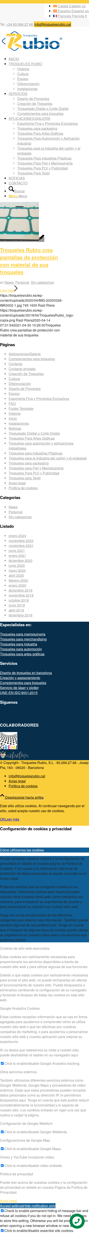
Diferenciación (20, 383)
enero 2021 (17, 555)
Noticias (15, 428)
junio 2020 (17, 565)
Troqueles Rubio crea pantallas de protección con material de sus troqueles (29, 261)
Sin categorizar (42, 282)
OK (2, 819)
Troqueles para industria (18, 644)
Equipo (14, 393)
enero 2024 (17, 535)
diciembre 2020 (20, 560)
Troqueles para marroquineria (22, 634)
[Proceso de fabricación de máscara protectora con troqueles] (22, 239)
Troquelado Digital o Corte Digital (34, 433)
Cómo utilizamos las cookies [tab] (22, 850)
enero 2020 (17, 585)
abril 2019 (16, 610)
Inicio (13, 418)
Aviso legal (17, 482)
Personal (22, 282)
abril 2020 (16, 575)
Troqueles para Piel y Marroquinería (36, 468)
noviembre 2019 (21, 595)
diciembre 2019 (20, 590)
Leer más (7, 290)
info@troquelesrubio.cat (52, 24)
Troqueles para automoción (21, 649)
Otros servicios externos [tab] (18, 1071)
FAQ (12, 403)
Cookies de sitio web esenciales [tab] (24, 948)
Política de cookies (23, 487)
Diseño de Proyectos (25, 388)
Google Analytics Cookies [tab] (20, 1008)
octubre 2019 (19, 600)
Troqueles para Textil (25, 477)
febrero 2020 (18, 580)
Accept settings (11, 1205)
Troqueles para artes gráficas (22, 653)
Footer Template (21, 408)
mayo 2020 (17, 570)
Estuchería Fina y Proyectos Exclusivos (39, 398)
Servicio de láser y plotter (19, 687)
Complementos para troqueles (32, 358)
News (9, 282)
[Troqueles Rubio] (32, 50)
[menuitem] (49, 58)
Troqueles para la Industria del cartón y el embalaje (48, 458)
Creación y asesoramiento (20, 677)
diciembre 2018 (20, 615)
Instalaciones (19, 423)
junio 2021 (17, 550)
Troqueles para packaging (29, 463)
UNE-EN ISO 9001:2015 (19, 692)
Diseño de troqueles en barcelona (26, 672)
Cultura (14, 378)
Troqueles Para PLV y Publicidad (34, 473)
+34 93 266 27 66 (19, 24)
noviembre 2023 (21, 540)
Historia (15, 413)
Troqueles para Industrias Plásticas (35, 453)
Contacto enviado (22, 368)
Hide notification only (39, 1205)
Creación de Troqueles (26, 373)
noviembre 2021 (21, 545)
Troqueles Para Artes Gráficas (32, 438)
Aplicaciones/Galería (25, 353)
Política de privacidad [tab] (16, 1173)
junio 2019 (17, 605)
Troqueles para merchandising (23, 639)
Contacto (15, 363)
